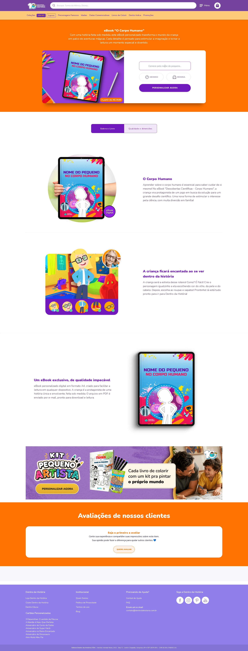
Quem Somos (82, 598)
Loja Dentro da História (36, 598)
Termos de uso (82, 607)
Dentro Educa (32, 607)
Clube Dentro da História (37, 602)
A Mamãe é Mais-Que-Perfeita (40, 622)
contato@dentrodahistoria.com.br (141, 610)
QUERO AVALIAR (124, 549)
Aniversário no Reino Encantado (40, 631)
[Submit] (53, 5)
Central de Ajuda (134, 598)
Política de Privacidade (86, 602)
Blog (78, 611)
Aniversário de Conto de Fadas (40, 625)
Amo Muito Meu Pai (34, 637)
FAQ (128, 602)
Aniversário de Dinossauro (38, 634)
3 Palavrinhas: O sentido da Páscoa (42, 619)
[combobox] (123, 5)
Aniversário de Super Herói (38, 628)
